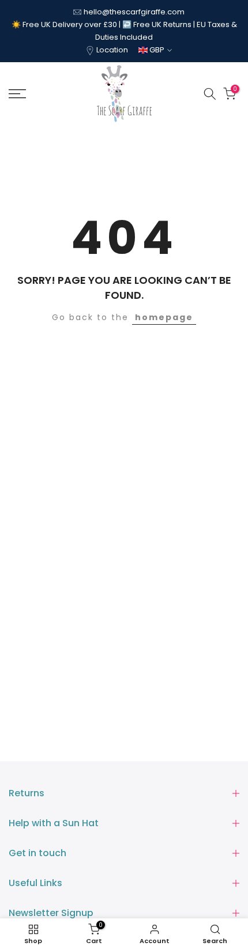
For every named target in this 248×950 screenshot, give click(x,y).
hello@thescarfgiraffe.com (134, 11)
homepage (164, 317)
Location (112, 49)
